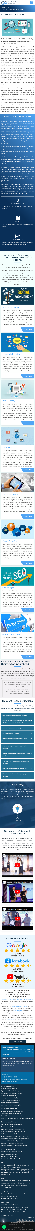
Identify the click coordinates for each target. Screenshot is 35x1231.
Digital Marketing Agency (19, 1006)
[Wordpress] (32, 1220)
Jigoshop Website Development (11, 1141)
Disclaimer (17, 1212)
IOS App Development (8, 1196)
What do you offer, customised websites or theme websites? (16, 762)
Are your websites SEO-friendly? (11, 733)
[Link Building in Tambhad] (17, 436)
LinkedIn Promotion (24, 1183)
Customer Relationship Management (13, 1194)
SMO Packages (6, 1188)
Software (4, 1191)
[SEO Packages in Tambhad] (17, 576)
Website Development (9, 1109)
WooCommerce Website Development (13, 1136)
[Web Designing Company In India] (17, 865)
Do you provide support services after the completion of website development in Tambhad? (17, 722)
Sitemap (26, 1212)
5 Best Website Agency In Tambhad (13, 682)
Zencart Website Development (11, 1127)
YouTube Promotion (22, 1185)
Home (3, 7)
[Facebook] (18, 1220)
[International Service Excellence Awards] (17, 918)
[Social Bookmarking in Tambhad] (17, 296)
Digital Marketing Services (25, 999)
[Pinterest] (23, 1220)
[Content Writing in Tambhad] (17, 389)
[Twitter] (20, 1220)
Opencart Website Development (11, 1129)
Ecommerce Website (8, 1122)
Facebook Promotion (8, 1181)
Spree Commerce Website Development (14, 1139)
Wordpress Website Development (12, 1111)
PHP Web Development (26, 1118)
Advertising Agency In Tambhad (20, 691)
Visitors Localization (17, 1223)
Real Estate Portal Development (11, 1152)
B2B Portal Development (9, 1156)
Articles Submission (10, 494)
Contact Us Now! (17, 1042)
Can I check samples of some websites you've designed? (15, 747)
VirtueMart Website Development (12, 1143)
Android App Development (9, 1199)
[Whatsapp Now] (4, 1221)
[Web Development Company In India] (17, 892)
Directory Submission (11, 354)
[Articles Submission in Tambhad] (17, 483)
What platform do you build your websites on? (15, 768)
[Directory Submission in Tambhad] (17, 342)
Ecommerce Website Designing (11, 1105)
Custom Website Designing (9, 1100)
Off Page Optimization (24, 1170)
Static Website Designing (9, 1089)
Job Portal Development (9, 1154)
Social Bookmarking (10, 307)
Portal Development (8, 1149)
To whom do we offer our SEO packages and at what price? (16, 755)
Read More (28, 329)
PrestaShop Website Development (12, 1132)
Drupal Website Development (10, 1116)
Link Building (7, 447)
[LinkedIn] (26, 1220)
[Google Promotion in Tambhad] (17, 529)
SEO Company (17, 1011)
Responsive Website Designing (11, 1093)
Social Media (10, 1020)
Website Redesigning (7, 1096)
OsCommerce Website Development (13, 1134)
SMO (2, 1178)
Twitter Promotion (22, 1181)
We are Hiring (11, 1209)
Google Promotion (9, 541)
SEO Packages (8, 588)
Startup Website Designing (9, 1098)
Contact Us (20, 1209)
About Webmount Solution (9, 1205)
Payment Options (6, 1212)
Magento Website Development (11, 1124)
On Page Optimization (11, 634)
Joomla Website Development (11, 1114)
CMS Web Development (9, 1118)
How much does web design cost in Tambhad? (15, 715)
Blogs (3, 1209)
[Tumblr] (29, 1220)
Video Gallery (25, 1207)
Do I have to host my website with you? (13, 728)
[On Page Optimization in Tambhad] (17, 623)
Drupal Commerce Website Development (14, 1146)
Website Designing (7, 1086)
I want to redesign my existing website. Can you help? (15, 740)
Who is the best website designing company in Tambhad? (15, 775)
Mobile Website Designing (9, 1103)
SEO (9, 7)
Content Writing (8, 401)
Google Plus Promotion (8, 1183)
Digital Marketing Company (10, 1207)
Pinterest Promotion (7, 1185)
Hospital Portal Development (10, 1159)
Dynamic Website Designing (10, 1091)
